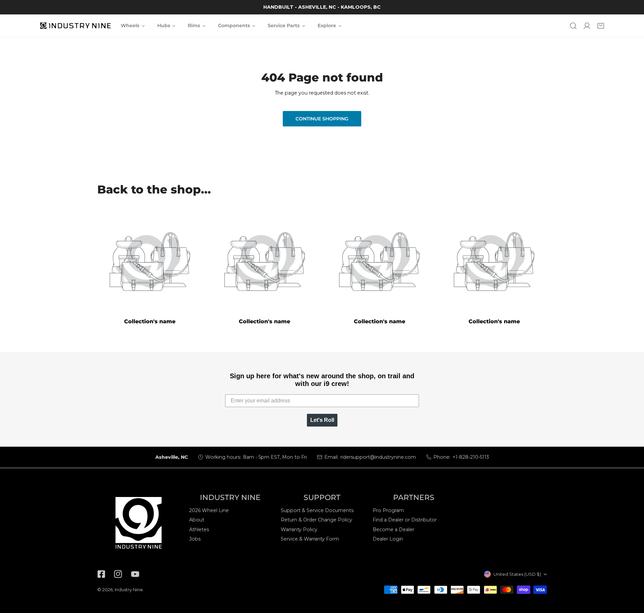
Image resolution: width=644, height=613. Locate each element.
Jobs (195, 539)
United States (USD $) (517, 574)
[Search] (573, 26)
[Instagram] (118, 574)
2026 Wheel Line (209, 510)
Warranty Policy (299, 529)
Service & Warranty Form (310, 539)
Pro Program (388, 510)
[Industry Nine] (75, 26)
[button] (601, 26)
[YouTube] (134, 574)
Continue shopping (322, 119)
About (196, 520)
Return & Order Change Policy (316, 520)
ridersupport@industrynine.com (378, 457)
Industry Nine (129, 589)
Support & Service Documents (317, 510)
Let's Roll (322, 420)
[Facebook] (101, 574)
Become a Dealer (393, 529)
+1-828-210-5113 (470, 457)
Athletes (199, 529)
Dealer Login (388, 539)
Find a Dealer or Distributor (405, 520)
